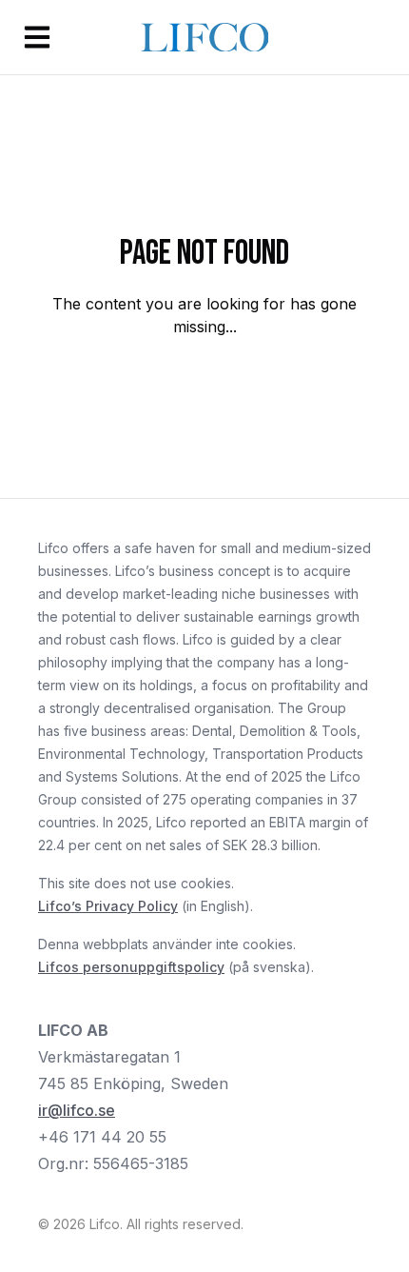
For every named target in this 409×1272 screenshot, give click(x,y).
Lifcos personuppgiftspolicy (131, 967)
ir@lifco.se (76, 1110)
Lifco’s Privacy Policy (108, 906)
